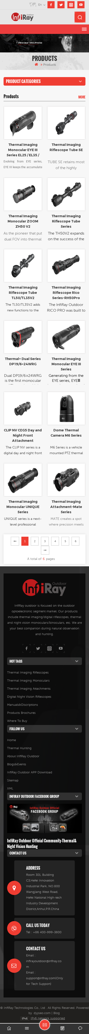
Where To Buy (17, 721)
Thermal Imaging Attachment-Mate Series (66, 506)
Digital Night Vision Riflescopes (29, 696)
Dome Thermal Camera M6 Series (66, 433)
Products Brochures (21, 713)
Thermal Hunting (19, 748)
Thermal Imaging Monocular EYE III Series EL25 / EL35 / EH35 (23, 150)
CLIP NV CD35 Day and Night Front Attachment (23, 435)
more (81, 97)
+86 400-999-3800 (47, 932)
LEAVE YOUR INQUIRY (44, 1024)
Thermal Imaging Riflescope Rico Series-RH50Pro (66, 292)
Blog (56, 1013)
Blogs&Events (16, 764)
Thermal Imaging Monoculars (28, 680)
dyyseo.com (42, 1013)
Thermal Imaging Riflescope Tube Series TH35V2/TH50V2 (66, 221)
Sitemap (13, 780)
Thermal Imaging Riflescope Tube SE (66, 147)
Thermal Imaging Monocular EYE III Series (66, 364)
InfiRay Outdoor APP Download (29, 772)
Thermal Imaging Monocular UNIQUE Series (22, 506)
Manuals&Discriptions (22, 704)
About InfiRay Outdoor (23, 756)
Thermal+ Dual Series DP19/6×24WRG (23, 361)
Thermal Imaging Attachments (29, 688)
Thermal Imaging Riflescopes (28, 672)
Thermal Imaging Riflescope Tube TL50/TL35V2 (22, 292)
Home (11, 740)
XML (10, 788)
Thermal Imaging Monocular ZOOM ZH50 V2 (23, 221)
